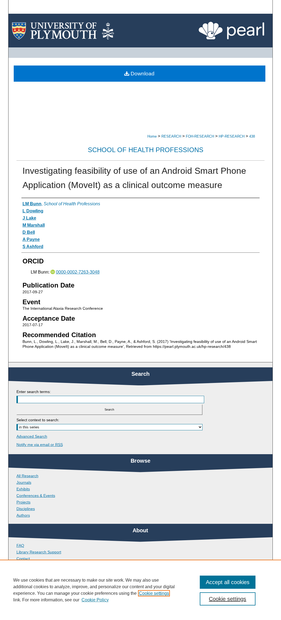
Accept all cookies (227, 582)
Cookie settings (154, 593)
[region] (140, 590)
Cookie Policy (95, 600)
